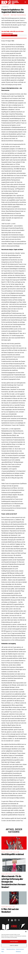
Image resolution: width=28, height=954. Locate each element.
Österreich (10, 874)
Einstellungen (14, 945)
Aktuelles (3, 851)
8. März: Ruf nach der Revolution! (10, 910)
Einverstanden (14, 941)
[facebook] (8, 919)
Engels (15, 14)
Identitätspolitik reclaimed (12, 854)
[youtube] (12, 919)
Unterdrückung (16, 874)
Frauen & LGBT (6, 14)
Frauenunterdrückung (21, 14)
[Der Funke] (9, 4)
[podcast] (19, 919)
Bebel (12, 14)
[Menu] (25, 1)
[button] (26, 931)
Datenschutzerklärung (10, 949)
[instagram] (15, 919)
